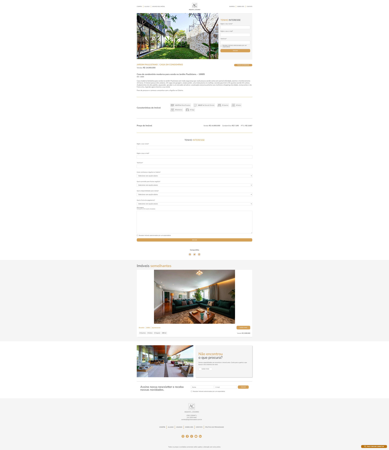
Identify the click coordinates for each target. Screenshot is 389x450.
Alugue (147, 6)
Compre (139, 6)
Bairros (232, 6)
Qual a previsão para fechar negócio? (148, 181)
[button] (190, 254)
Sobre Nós (240, 6)
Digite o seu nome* (226, 23)
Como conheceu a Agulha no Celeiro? (149, 172)
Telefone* (223, 38)
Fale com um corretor (375, 446)
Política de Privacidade (214, 427)
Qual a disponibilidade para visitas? (148, 191)
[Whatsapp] (191, 436)
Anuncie (179, 427)
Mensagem (146, 208)
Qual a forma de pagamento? (146, 200)
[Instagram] (183, 436)
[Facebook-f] (187, 436)
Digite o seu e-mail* (226, 31)
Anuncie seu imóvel (158, 6)
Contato (249, 6)
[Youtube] (195, 436)
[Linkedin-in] (200, 436)
